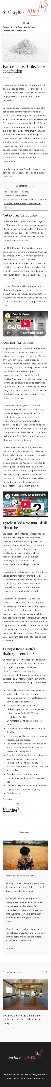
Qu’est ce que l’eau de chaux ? (17, 191)
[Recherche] (27, 23)
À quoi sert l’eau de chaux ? (16, 195)
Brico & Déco (16, 27)
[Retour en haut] (48, 1084)
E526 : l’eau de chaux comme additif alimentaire (25, 199)
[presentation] (43, 972)
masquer (30, 186)
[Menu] (24, 23)
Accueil (6, 27)
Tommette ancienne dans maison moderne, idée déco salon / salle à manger (22, 1019)
